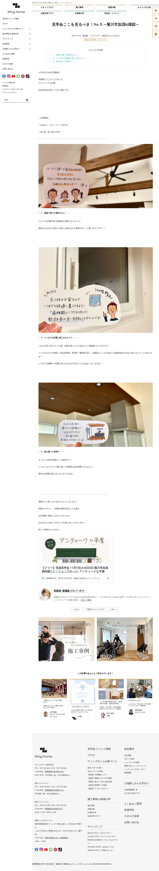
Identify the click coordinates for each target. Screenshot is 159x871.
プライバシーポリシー (9, 92)
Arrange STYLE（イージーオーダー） (102, 836)
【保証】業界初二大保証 (97, 785)
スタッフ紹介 (86, 600)
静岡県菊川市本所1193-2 (54, 772)
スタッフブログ (47, 7)
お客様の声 (79, 13)
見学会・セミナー (98, 40)
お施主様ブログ (47, 13)
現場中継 (112, 7)
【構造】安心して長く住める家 (100, 782)
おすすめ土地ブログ (132, 793)
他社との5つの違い (95, 768)
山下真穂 (53, 712)
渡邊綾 (85, 36)
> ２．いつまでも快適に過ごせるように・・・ (70, 58)
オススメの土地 (144, 7)
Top (152, 864)
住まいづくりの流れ (95, 771)
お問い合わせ (7, 69)
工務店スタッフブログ (110, 36)
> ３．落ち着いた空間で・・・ (63, 61)
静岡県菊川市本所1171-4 (54, 790)
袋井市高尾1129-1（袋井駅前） (57, 838)
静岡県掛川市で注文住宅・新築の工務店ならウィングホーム (59, 864)
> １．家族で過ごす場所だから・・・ (66, 55)
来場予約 (5, 59)
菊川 (87, 40)
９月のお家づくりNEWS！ (80, 707)
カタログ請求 (7, 64)
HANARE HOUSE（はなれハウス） (101, 847)
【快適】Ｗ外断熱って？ (97, 775)
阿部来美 (138, 710)
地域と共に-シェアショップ (135, 766)
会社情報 (127, 755)
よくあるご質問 (8, 54)
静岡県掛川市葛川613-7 (54, 809)
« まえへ (76, 609)
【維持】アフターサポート (98, 789)
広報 (80, 716)
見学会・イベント (111, 13)
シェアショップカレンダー (11, 89)
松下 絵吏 (110, 713)
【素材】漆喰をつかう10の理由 (100, 778)
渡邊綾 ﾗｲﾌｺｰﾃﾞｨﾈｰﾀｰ (69, 590)
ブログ (5, 24)
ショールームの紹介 (132, 762)
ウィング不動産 (7, 83)
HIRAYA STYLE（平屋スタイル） (101, 850)
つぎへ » (113, 609)
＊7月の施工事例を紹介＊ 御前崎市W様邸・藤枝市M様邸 (111, 702)
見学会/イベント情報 (10, 19)
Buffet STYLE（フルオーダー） (100, 833)
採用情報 (5, 86)
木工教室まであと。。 (136, 700)
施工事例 (79, 7)
